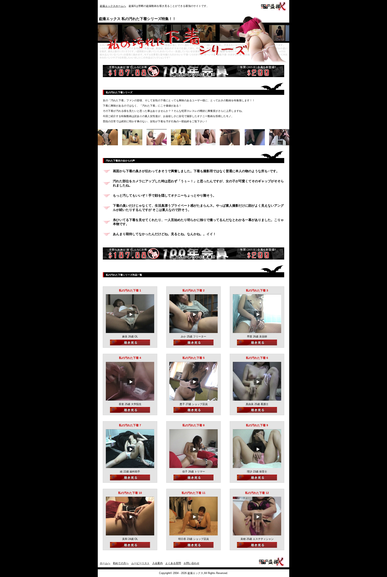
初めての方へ (121, 563)
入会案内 (157, 563)
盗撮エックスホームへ (113, 5)
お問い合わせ (191, 563)
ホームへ (105, 563)
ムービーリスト (140, 563)
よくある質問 (173, 563)
